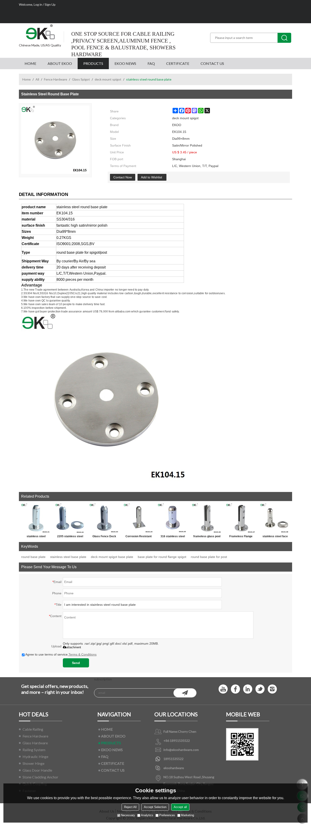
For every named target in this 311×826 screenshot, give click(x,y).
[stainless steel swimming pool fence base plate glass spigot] (36, 518)
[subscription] (184, 693)
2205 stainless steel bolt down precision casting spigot (70, 537)
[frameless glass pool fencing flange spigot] (207, 518)
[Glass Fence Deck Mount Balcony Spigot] (104, 518)
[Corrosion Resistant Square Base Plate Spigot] (138, 518)
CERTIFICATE (177, 63)
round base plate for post (209, 557)
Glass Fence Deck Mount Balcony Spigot (104, 537)
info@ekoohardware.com (181, 750)
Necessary (128, 815)
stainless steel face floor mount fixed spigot (275, 537)
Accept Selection (155, 807)
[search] (284, 38)
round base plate (33, 557)
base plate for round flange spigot (162, 557)
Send (76, 663)
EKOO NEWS (125, 63)
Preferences (167, 815)
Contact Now (122, 177)
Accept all (180, 807)
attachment (73, 647)
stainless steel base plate (68, 557)
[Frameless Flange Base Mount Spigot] (241, 518)
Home (26, 79)
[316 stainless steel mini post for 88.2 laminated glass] (172, 518)
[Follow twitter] (260, 689)
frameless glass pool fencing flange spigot (206, 537)
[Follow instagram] (272, 689)
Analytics (147, 815)
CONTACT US (212, 63)
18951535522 (173, 759)
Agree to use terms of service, (61, 654)
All (37, 79)
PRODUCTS (93, 63)
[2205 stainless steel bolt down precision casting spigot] (70, 518)
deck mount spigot (108, 79)
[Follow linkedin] (247, 689)
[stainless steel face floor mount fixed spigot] (275, 518)
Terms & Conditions (83, 654)
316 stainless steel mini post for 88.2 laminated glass (173, 537)
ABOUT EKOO (60, 63)
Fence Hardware (55, 79)
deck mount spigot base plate (112, 557)
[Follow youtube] (223, 689)
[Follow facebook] (235, 689)
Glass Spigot (81, 79)
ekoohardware (173, 768)
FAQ (151, 63)
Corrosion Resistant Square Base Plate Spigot (138, 537)
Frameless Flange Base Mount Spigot (241, 537)
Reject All (130, 807)
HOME (30, 63)
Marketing (187, 815)
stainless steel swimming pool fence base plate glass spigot (36, 537)
